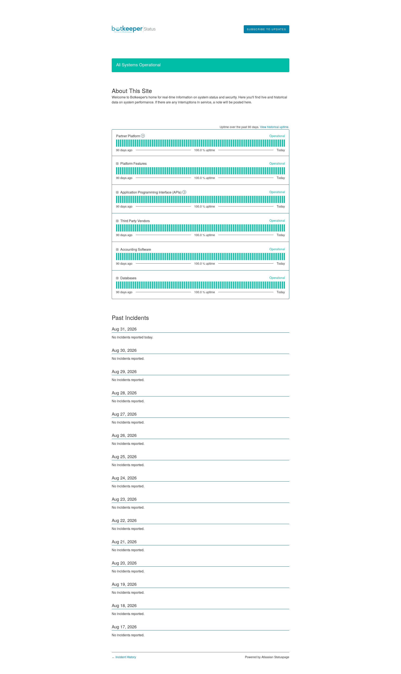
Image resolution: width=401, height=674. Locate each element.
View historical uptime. (274, 127)
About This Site (132, 90)
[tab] (116, 143)
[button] (266, 29)
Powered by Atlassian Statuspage (267, 657)
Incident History (124, 657)
